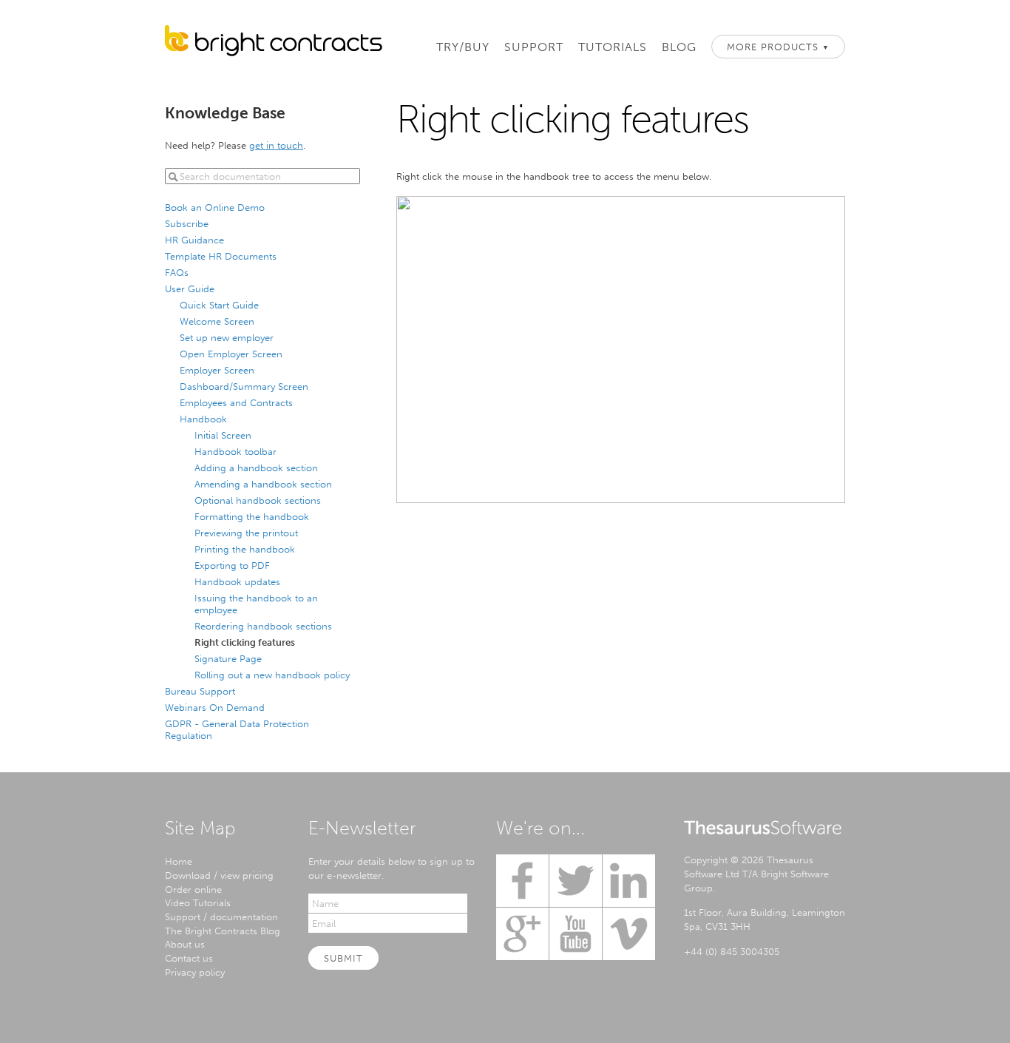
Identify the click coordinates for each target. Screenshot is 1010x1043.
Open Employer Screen (231, 354)
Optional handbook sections (257, 500)
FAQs (177, 272)
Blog (679, 47)
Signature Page (228, 658)
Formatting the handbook (251, 516)
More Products (778, 47)
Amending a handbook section (263, 484)
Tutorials (612, 47)
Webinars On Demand (215, 707)
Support (533, 47)
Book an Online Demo (215, 207)
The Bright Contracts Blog (222, 930)
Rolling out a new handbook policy (272, 675)
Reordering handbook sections (263, 626)
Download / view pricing (219, 875)
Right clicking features (244, 642)
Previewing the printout (246, 533)
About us (185, 944)
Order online (193, 889)
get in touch (276, 145)
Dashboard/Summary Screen (244, 386)
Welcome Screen (217, 321)
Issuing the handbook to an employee (256, 603)
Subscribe (187, 223)
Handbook (203, 419)
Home (178, 861)
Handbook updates (237, 581)
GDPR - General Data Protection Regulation (237, 729)
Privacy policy (195, 972)
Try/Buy (462, 47)
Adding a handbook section (256, 467)
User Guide (189, 288)
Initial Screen (222, 435)
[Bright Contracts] (273, 44)
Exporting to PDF (232, 565)
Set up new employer (227, 337)
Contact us (189, 958)
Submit (343, 958)
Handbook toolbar (235, 451)
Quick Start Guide (219, 305)
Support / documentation (221, 916)
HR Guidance (194, 240)
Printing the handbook (244, 549)
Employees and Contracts (236, 402)
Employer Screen (217, 370)
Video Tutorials (198, 902)
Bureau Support (200, 691)
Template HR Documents (221, 256)
